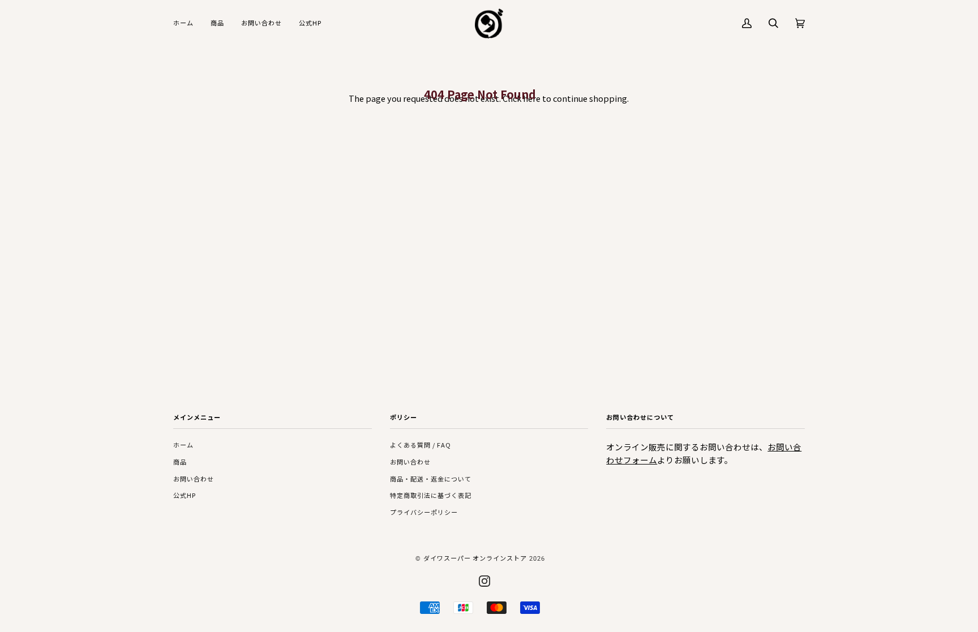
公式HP (184, 495)
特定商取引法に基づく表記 (430, 495)
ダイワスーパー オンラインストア (475, 557)
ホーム (183, 444)
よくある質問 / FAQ (420, 444)
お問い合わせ (193, 478)
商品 (180, 461)
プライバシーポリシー (424, 512)
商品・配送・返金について (430, 478)
